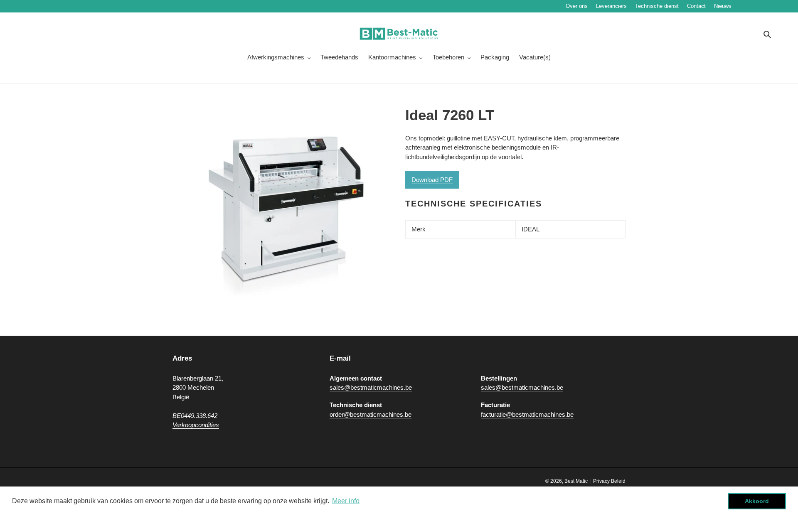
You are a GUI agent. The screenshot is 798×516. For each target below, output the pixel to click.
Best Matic (576, 481)
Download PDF (432, 179)
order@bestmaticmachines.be (370, 414)
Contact (696, 6)
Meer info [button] (346, 500)
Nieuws (747, 6)
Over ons (577, 6)
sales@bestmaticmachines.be (371, 387)
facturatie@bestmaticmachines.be (527, 414)
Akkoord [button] (757, 501)
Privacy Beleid (609, 481)
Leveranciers (611, 6)
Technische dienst (657, 6)
